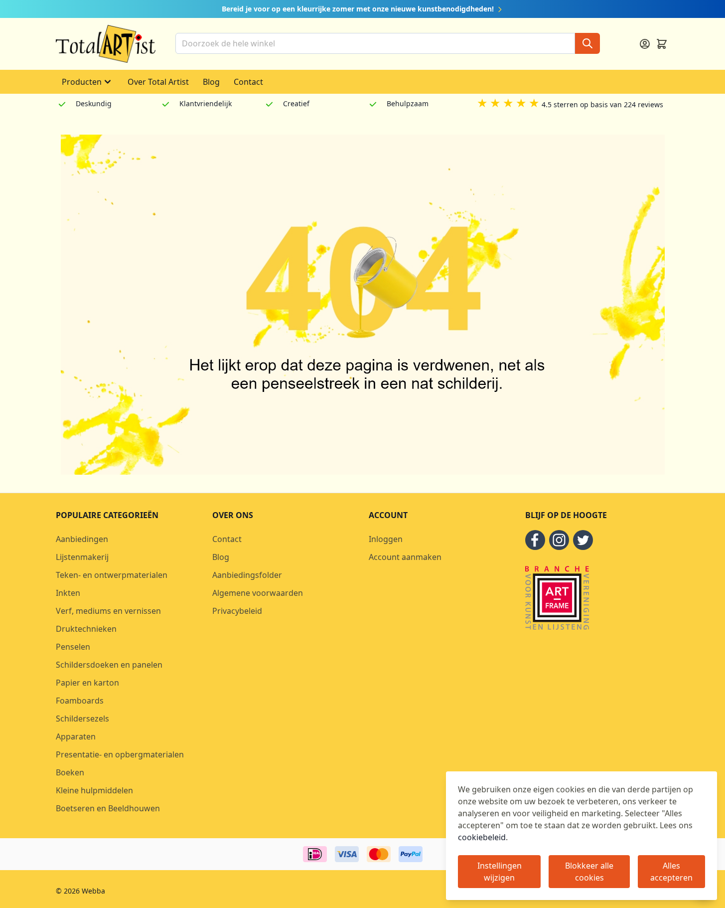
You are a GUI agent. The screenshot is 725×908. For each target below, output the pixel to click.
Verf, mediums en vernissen (108, 610)
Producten (82, 81)
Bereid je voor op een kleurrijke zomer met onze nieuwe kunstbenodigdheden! (359, 8)
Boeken (70, 772)
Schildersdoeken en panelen (109, 664)
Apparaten (76, 736)
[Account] (645, 44)
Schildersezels (82, 718)
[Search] (587, 43)
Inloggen (386, 539)
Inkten (68, 592)
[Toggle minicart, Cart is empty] (662, 44)
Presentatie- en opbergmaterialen (120, 754)
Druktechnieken (86, 628)
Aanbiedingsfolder (247, 574)
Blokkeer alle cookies (589, 871)
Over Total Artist (158, 81)
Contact (248, 81)
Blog (211, 81)
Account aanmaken (405, 556)
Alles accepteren (671, 871)
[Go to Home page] (105, 44)
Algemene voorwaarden (257, 592)
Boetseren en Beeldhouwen (108, 808)
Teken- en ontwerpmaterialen (111, 574)
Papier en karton (87, 682)
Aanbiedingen (82, 539)
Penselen (73, 646)
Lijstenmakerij (82, 556)
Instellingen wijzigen (499, 871)
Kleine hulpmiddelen (94, 790)
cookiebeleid (482, 837)
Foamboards (80, 700)
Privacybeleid (237, 610)
